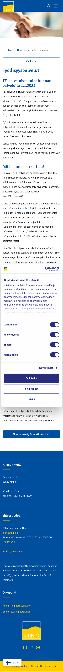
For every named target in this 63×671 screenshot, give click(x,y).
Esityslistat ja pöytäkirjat (16, 611)
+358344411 (9, 541)
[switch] (54, 334)
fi (3, 49)
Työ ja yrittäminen (17, 49)
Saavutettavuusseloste (44, 665)
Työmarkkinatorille (18, 207)
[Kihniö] (8, 6)
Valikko (30, 61)
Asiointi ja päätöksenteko (17, 605)
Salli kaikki (31, 378)
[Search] (48, 5)
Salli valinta (31, 388)
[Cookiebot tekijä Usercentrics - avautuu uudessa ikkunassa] (45, 269)
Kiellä (31, 399)
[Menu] (56, 6)
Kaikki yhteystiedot (13, 551)
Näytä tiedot (46, 367)
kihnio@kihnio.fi (11, 532)
